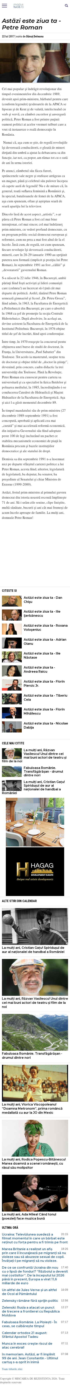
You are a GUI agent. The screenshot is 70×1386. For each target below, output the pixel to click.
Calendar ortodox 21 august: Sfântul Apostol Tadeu (24, 1335)
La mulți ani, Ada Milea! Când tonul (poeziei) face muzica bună (29, 1216)
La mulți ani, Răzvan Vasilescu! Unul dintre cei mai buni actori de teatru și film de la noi (34, 755)
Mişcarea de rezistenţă (35, 6)
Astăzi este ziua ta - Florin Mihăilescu (44, 711)
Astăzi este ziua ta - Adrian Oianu (45, 642)
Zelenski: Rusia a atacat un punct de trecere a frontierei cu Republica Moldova (31, 1311)
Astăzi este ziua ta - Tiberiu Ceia (45, 697)
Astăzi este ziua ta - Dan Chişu (43, 600)
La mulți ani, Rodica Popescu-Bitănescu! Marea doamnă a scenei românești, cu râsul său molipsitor (34, 1163)
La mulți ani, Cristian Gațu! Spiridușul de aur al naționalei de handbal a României (33, 787)
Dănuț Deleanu (35, 36)
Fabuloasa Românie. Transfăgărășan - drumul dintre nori (43, 771)
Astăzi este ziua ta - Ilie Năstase (42, 655)
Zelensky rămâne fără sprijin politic (30, 1301)
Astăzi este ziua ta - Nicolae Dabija (46, 725)
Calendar (29, 901)
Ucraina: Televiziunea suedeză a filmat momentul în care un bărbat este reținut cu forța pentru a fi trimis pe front (35, 1238)
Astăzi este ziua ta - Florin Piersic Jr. (44, 683)
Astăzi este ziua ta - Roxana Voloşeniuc (46, 628)
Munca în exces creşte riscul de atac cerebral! (27, 1345)
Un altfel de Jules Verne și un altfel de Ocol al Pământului (29, 1292)
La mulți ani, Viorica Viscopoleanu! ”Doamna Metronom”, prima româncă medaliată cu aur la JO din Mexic (32, 1108)
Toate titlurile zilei (12, 1369)
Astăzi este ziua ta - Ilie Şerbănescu (42, 613)
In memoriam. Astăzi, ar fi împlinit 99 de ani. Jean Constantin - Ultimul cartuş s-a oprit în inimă (30, 1358)
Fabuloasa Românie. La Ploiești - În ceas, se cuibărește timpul (29, 1324)
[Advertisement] (35, 558)
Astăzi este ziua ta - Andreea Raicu (39, 669)
